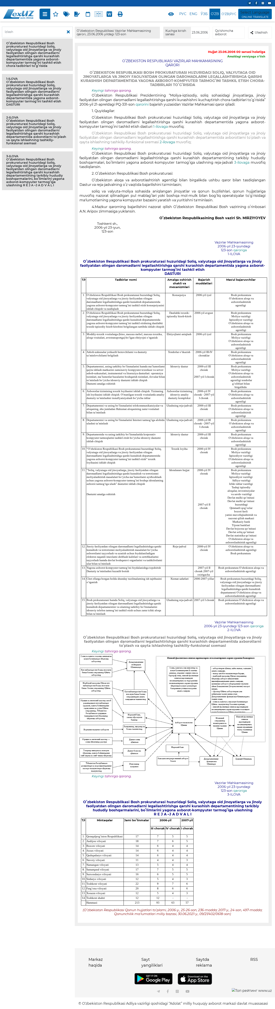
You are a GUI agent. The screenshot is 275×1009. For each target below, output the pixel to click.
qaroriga (240, 250)
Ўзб (204, 14)
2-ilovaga (167, 142)
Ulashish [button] (261, 32)
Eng (193, 14)
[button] (37, 55)
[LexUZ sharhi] (77, 14)
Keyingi (98, 90)
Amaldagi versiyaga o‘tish (246, 56)
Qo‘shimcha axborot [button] (224, 32)
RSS (254, 959)
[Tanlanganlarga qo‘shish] (55, 14)
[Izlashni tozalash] (68, 32)
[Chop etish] (120, 14)
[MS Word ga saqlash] (109, 14)
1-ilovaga (161, 127)
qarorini (142, 104)
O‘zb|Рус (229, 14)
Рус (182, 14)
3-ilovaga (242, 162)
